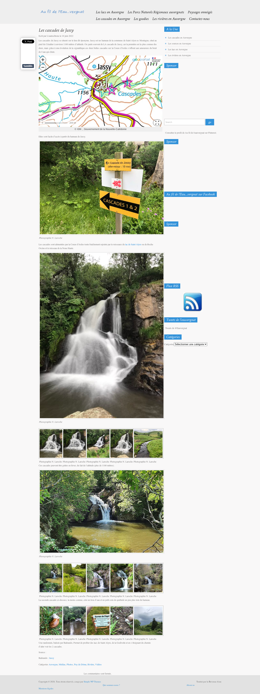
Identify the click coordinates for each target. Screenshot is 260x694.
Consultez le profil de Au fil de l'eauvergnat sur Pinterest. (191, 132)
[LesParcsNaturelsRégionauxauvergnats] (154, 12)
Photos (70, 664)
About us (191, 685)
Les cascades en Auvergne (180, 37)
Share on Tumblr (28, 66)
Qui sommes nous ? (111, 685)
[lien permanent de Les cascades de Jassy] (56, 29)
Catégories (169, 344)
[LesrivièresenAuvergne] (166, 18)
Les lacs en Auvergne (177, 49)
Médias (62, 664)
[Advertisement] (184, 94)
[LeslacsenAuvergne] (108, 12)
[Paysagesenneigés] (198, 12)
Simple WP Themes (92, 681)
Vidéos (98, 664)
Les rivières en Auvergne (179, 55)
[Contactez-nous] (197, 18)
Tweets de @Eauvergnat (176, 327)
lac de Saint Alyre (133, 244)
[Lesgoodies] (139, 18)
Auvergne (53, 664)
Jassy (51, 657)
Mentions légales (46, 688)
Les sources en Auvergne (179, 43)
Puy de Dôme (80, 664)
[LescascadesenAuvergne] (111, 18)
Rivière (91, 664)
